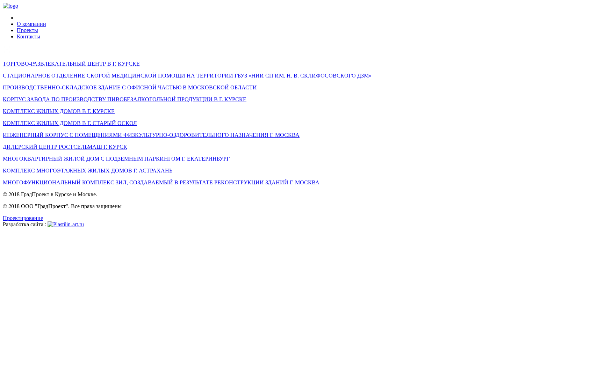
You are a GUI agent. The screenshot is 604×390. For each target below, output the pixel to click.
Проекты (27, 30)
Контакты (28, 36)
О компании (31, 24)
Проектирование (23, 218)
